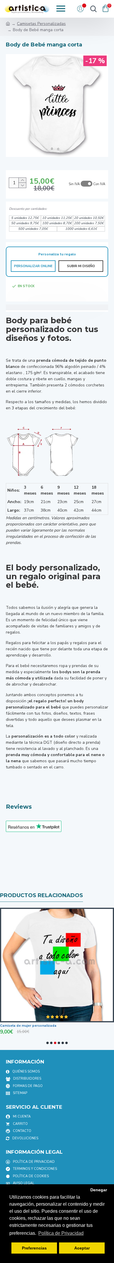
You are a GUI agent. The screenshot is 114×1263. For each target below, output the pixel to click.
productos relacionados (41, 895)
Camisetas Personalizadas (41, 23)
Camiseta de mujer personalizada (28, 1026)
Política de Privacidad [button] (61, 1233)
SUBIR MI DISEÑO (81, 266)
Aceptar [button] (82, 1248)
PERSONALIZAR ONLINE (33, 266)
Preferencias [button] (34, 1248)
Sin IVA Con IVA (87, 184)
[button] (47, 1043)
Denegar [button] (98, 1189)
